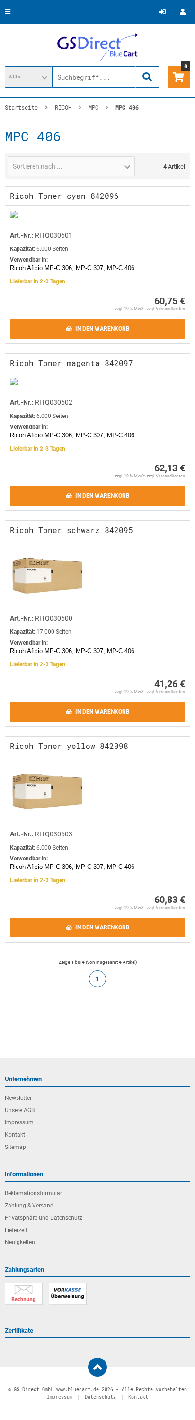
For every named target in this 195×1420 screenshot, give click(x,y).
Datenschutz (100, 1397)
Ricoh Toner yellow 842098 (69, 746)
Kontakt (15, 1134)
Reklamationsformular (33, 1193)
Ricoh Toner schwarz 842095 (71, 530)
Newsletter (18, 1098)
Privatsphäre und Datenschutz (43, 1218)
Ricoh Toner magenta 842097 (71, 363)
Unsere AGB (20, 1110)
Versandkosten (170, 308)
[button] (28, 77)
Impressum (19, 1122)
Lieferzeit (16, 1230)
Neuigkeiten (20, 1242)
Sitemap (15, 1147)
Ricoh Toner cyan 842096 (64, 196)
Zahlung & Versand (29, 1205)
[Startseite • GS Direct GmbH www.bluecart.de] (97, 47)
